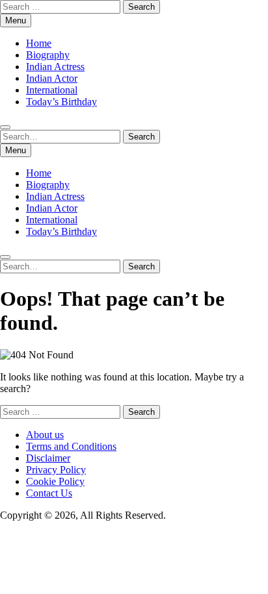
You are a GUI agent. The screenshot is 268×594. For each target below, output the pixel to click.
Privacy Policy (56, 469)
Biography (48, 54)
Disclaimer (48, 458)
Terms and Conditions (71, 446)
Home (38, 43)
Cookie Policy (55, 481)
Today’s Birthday (61, 101)
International (51, 89)
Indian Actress (55, 66)
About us (45, 434)
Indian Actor (51, 78)
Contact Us (49, 493)
